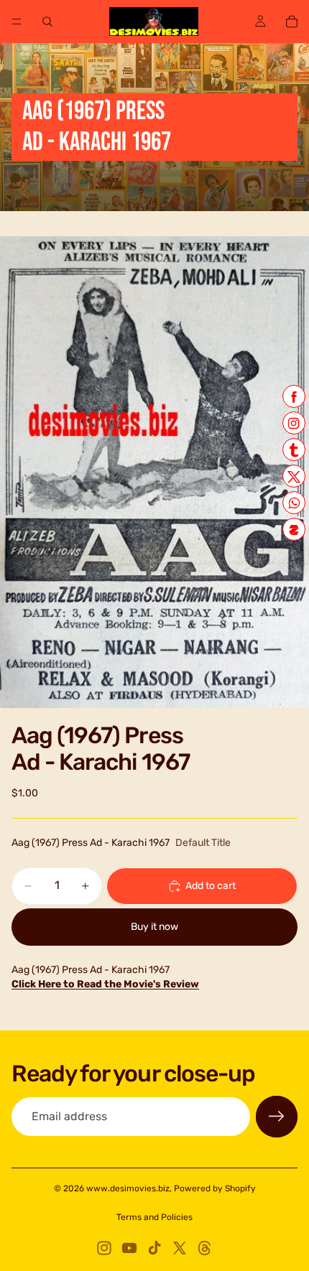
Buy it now (154, 927)
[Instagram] (104, 1248)
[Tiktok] (154, 1248)
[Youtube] (129, 1248)
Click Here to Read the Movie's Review (105, 984)
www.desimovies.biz (128, 1188)
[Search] (47, 21)
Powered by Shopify (215, 1188)
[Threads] (204, 1248)
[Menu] (16, 21)
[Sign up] (277, 1116)
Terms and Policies (154, 1217)
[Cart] (292, 21)
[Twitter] (179, 1248)
